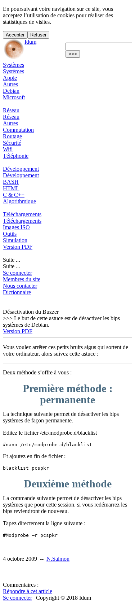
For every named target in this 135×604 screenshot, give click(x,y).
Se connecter (17, 273)
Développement (21, 169)
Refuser (38, 35)
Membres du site (21, 279)
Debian (11, 91)
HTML (11, 188)
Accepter (15, 35)
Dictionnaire (17, 292)
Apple (10, 78)
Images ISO (16, 227)
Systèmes (13, 65)
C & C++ (13, 195)
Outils (10, 234)
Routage (12, 136)
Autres (10, 84)
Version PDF (17, 247)
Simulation (15, 240)
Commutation (18, 130)
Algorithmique (19, 201)
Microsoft (14, 97)
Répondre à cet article (27, 591)
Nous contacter (20, 286)
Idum (30, 42)
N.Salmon (57, 559)
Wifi (8, 149)
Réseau (11, 110)
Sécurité (12, 143)
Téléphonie (15, 156)
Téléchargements (22, 214)
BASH (11, 182)
